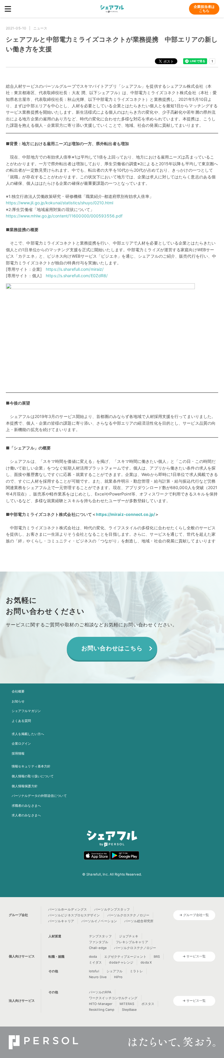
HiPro (118, 977)
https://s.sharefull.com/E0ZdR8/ (77, 275)
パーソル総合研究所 (138, 921)
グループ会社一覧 (196, 915)
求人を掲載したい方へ (28, 734)
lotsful (94, 971)
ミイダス (95, 962)
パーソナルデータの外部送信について (39, 796)
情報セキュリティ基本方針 (31, 766)
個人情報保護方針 (25, 786)
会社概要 (18, 691)
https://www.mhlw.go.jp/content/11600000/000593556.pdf (64, 215)
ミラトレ (136, 971)
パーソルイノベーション (99, 921)
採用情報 (18, 753)
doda (93, 957)
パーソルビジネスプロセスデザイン (74, 915)
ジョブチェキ (129, 936)
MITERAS (127, 1004)
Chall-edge (98, 948)
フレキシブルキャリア (132, 942)
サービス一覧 (196, 956)
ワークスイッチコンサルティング (113, 998)
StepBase (129, 1010)
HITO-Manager (100, 1004)
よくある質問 (21, 721)
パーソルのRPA (100, 992)
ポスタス (147, 1004)
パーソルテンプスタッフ (112, 909)
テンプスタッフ (100, 936)
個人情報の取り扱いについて (33, 776)
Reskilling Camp (102, 1010)
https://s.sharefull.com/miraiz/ (75, 269)
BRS (157, 957)
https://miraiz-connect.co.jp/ (125, 514)
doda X (146, 962)
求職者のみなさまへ (26, 806)
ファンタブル (98, 942)
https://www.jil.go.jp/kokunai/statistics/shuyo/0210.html (59, 202)
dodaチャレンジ (121, 962)
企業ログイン (21, 743)
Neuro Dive (98, 977)
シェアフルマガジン (26, 711)
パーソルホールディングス (67, 909)
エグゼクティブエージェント (125, 957)
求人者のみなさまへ (26, 815)
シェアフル (114, 971)
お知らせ (18, 701)
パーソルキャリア (61, 921)
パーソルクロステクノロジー (128, 915)
